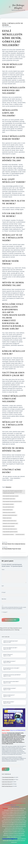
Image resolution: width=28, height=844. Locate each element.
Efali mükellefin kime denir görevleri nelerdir (12, 501)
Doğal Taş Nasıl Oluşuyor (7, 786)
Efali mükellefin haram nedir (9, 498)
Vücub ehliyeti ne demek (8, 534)
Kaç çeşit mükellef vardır (8, 507)
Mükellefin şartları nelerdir (8, 526)
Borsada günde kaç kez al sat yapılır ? (11, 668)
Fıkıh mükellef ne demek (8, 504)
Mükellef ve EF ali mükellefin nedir (10, 523)
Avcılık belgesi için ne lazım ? (9, 661)
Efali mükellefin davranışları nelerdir (10, 496)
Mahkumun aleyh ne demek (9, 512)
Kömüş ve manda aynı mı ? (9, 695)
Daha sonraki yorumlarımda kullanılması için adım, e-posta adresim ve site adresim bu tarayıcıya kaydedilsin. (14, 608)
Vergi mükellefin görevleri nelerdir (10, 531)
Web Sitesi (4, 598)
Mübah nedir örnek (7, 518)
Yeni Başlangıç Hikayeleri (18, 7)
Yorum (3, 569)
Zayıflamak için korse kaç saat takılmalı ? (12, 674)
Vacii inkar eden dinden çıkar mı (9, 529)
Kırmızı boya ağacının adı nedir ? (10, 647)
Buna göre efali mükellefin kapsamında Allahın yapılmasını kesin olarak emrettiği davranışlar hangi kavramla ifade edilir (12, 492)
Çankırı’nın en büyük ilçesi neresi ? (10, 641)
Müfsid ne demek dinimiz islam (9, 520)
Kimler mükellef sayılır (7, 509)
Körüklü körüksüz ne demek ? (9, 688)
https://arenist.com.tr (16, 628)
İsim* (3, 585)
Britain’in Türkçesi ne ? (8, 654)
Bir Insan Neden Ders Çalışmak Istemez (13, 544)
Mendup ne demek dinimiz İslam (10, 515)
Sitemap (17, 630)
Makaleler (8, 487)
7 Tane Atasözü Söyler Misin (8, 777)
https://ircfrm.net (5, 628)
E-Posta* (4, 592)
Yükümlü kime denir (20, 534)
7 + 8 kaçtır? (5, 612)
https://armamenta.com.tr (7, 630)
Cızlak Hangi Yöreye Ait (7, 781)
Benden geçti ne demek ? (8, 701)
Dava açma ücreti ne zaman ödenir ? (11, 681)
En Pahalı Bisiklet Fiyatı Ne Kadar (11, 548)
